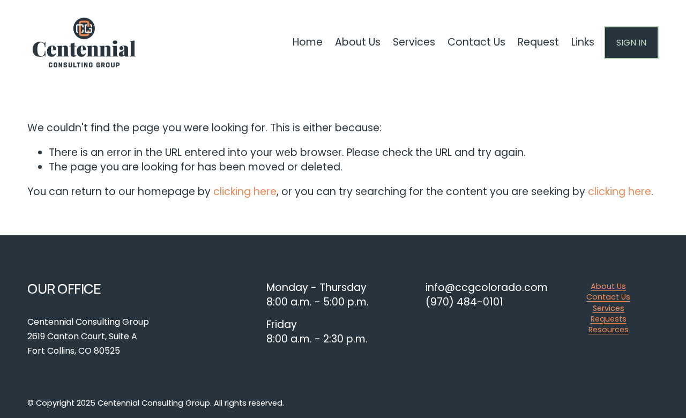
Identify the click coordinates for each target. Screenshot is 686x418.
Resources (608, 329)
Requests (609, 319)
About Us (608, 286)
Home (308, 42)
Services (608, 308)
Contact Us (608, 297)
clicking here (245, 191)
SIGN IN (631, 42)
